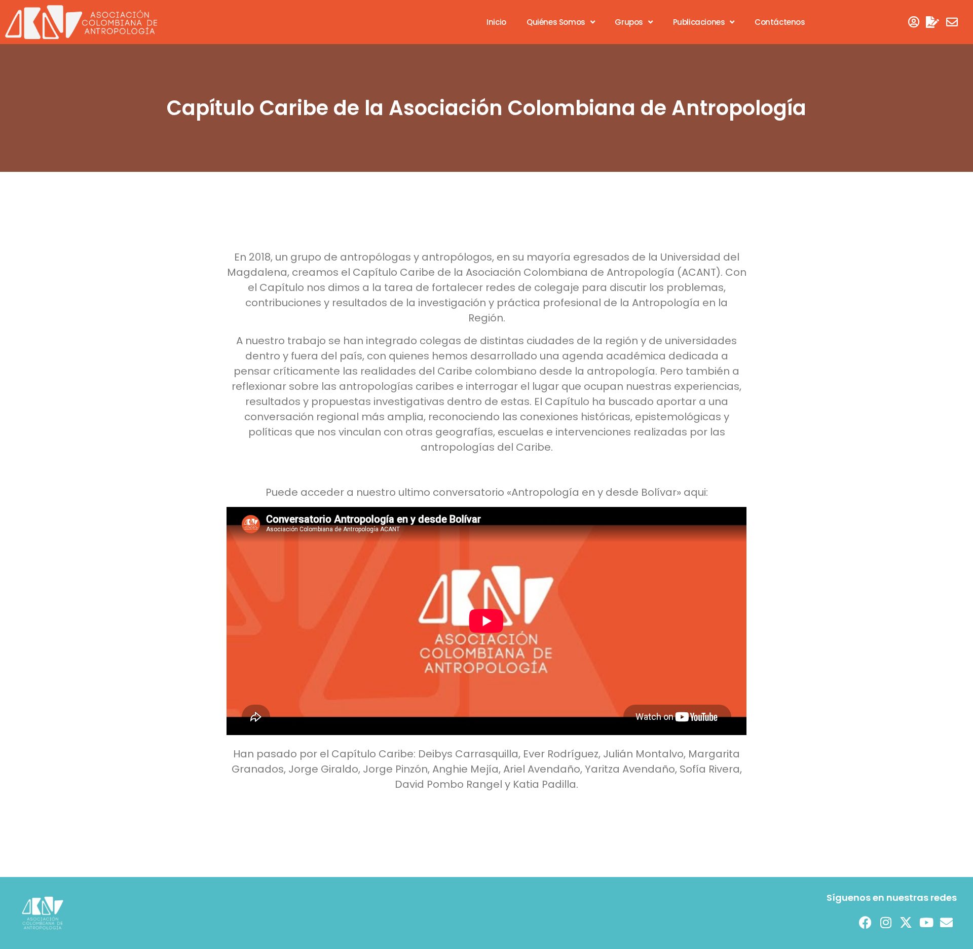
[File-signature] (932, 22)
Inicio (496, 22)
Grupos (629, 22)
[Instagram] (886, 922)
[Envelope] (952, 22)
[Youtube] (926, 922)
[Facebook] (865, 922)
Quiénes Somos (556, 22)
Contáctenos (780, 22)
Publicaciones (699, 22)
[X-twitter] (906, 922)
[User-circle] (913, 22)
